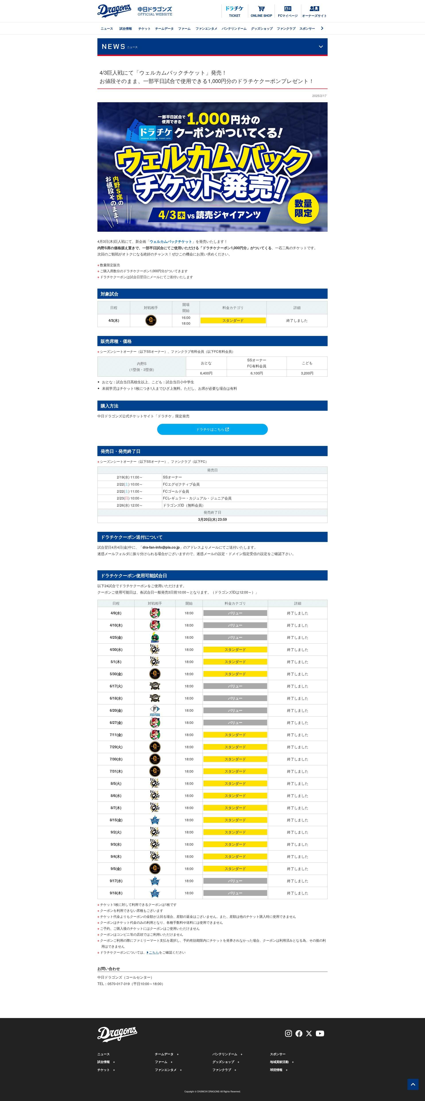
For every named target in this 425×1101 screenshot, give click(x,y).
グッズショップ (262, 28)
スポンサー (307, 28)
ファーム (184, 28)
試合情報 (126, 28)
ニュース (107, 28)
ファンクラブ (286, 28)
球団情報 (276, 1069)
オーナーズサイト (314, 15)
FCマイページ (288, 15)
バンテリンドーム (234, 28)
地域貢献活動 (279, 1061)
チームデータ (164, 28)
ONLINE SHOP (261, 15)
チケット (144, 28)
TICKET (234, 15)
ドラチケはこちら (210, 429)
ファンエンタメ (206, 28)
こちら (154, 952)
